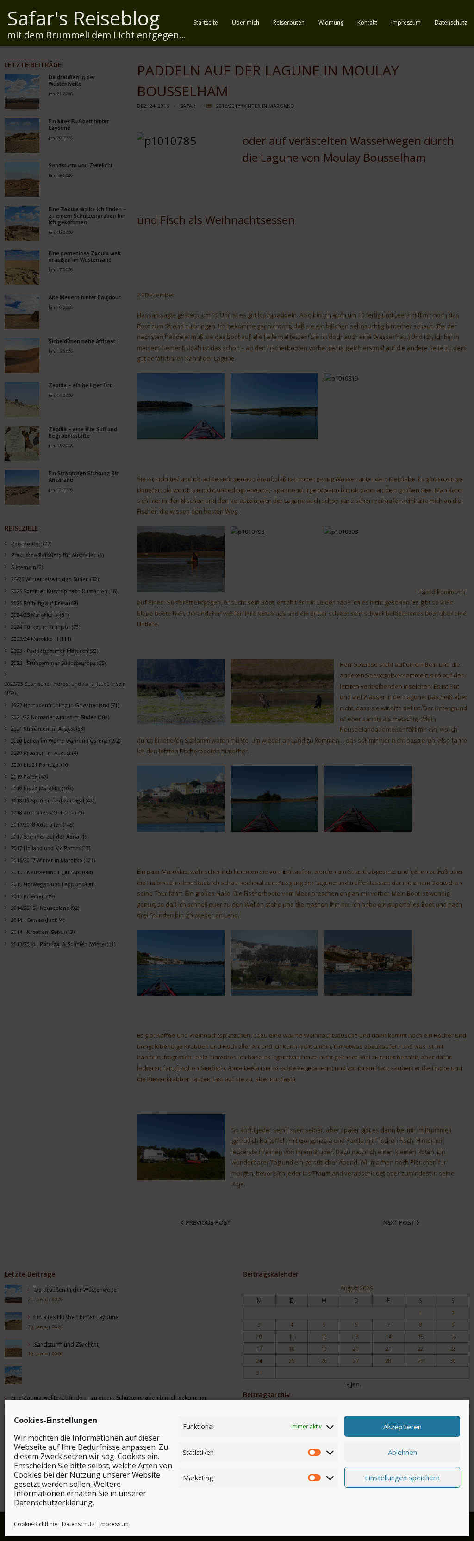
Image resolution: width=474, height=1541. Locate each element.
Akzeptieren (402, 1426)
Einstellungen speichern (402, 1477)
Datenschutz (78, 1524)
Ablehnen (402, 1452)
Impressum (114, 1524)
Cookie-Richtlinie (35, 1524)
